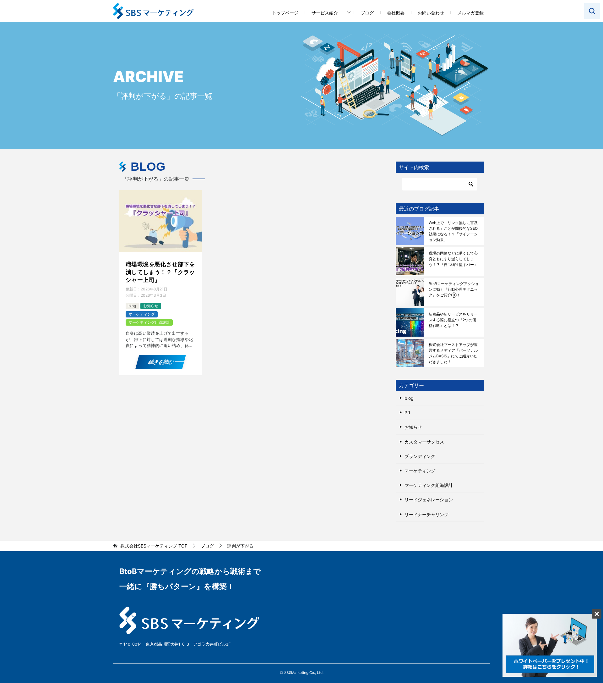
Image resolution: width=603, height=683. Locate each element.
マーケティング (141, 314)
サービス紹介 (325, 12)
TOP (153, 545)
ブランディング (420, 456)
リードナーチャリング (426, 514)
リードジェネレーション (429, 499)
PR (407, 412)
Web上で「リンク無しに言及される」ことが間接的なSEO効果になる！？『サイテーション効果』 (453, 231)
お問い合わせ (431, 12)
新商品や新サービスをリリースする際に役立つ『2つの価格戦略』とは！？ (453, 320)
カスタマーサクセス (424, 441)
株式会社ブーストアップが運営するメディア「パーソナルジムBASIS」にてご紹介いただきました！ (453, 353)
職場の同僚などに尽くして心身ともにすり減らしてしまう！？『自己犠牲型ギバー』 (453, 259)
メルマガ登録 (470, 12)
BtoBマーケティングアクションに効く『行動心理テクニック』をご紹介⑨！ (454, 289)
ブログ (367, 12)
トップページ (285, 12)
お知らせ (150, 305)
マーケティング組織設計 (149, 322)
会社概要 (396, 12)
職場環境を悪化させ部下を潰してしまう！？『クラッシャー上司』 (160, 272)
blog (132, 305)
